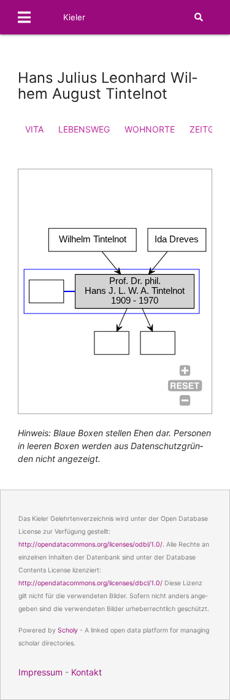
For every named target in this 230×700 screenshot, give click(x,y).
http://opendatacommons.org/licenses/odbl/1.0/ (90, 544)
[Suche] (198, 17)
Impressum (40, 672)
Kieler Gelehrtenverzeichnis (104, 34)
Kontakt (86, 672)
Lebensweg (84, 129)
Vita (34, 129)
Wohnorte (150, 129)
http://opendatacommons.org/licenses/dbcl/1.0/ (90, 583)
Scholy (68, 630)
